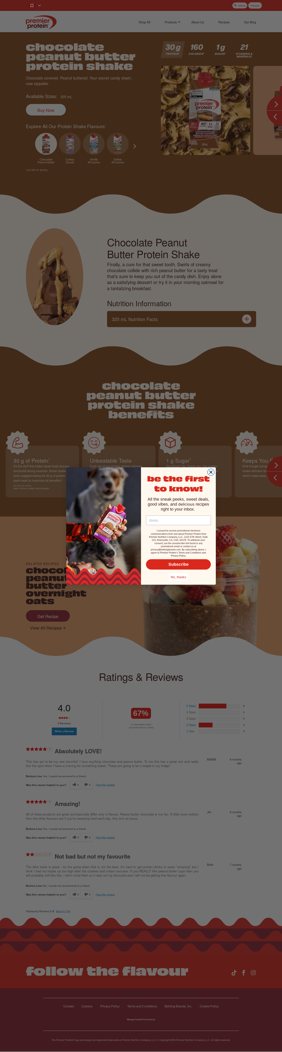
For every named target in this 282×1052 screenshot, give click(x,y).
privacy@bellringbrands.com (166, 549)
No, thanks (178, 577)
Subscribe (178, 564)
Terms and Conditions (190, 552)
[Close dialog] (211, 472)
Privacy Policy (178, 555)
